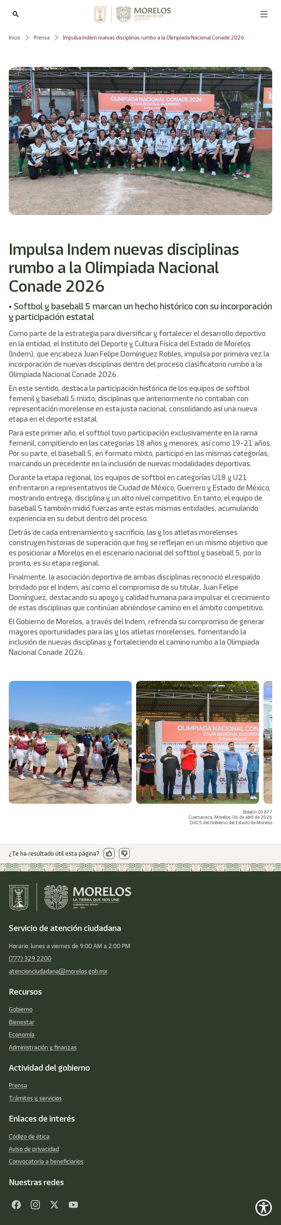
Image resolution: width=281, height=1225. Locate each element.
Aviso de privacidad (34, 1149)
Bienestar (21, 1022)
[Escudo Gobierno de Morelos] (139, 14)
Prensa (18, 1085)
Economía (21, 1034)
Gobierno (21, 1009)
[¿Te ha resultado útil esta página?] (109, 853)
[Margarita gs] (54, 1204)
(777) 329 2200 (30, 958)
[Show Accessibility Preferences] (264, 1208)
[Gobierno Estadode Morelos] (16, 1204)
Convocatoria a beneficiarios (46, 1161)
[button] (264, 14)
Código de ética (29, 1136)
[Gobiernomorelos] (35, 1204)
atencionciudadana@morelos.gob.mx (58, 971)
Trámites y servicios (35, 1098)
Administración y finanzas (43, 1047)
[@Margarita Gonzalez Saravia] (73, 1204)
